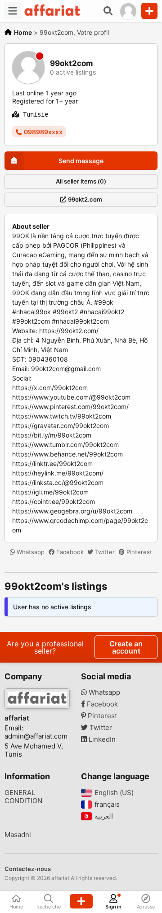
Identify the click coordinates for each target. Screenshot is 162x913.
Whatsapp (30, 551)
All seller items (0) (81, 181)
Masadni (17, 835)
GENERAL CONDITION (23, 797)
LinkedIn (101, 739)
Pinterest (138, 551)
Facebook (69, 551)
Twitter (104, 551)
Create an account (126, 647)
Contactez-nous (27, 868)
